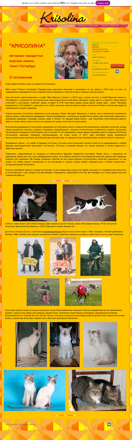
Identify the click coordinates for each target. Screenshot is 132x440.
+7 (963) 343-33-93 (100, 63)
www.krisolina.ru (99, 57)
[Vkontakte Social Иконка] (117, 71)
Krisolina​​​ (60, 16)
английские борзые (52, 231)
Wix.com (33, 424)
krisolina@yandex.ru (100, 69)
